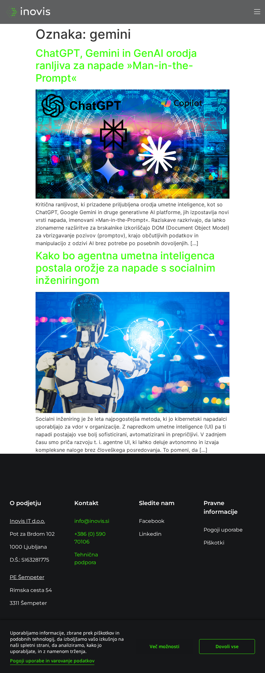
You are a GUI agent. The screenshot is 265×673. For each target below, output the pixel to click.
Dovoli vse (227, 646)
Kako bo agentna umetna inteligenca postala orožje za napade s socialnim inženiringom (125, 268)
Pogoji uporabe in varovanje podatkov (52, 660)
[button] (257, 12)
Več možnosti (164, 646)
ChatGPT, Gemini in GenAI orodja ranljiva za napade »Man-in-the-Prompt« (116, 65)
